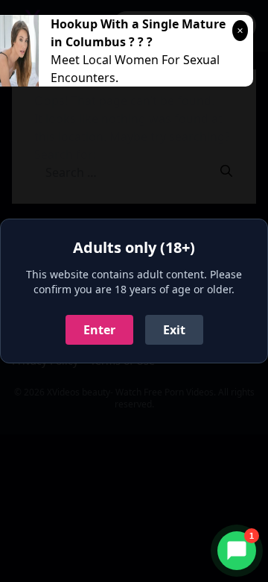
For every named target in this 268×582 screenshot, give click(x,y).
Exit (174, 330)
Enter (99, 330)
